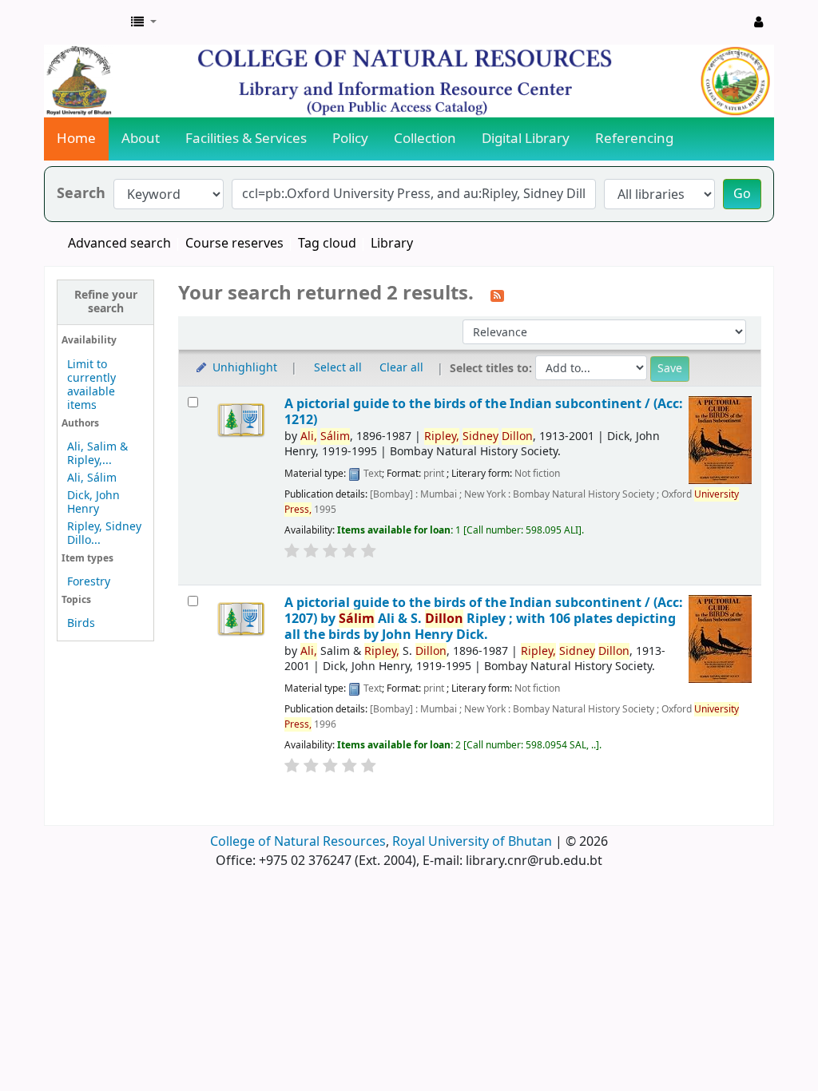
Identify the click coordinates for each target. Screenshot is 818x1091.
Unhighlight (243, 367)
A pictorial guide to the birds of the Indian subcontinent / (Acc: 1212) (483, 412)
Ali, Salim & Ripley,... (97, 453)
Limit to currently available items (91, 385)
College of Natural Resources (298, 841)
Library (392, 243)
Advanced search (119, 243)
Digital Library (526, 139)
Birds (81, 623)
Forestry (88, 581)
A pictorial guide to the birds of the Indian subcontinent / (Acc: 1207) (483, 619)
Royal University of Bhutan (472, 841)
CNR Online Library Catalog (85, 22)
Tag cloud (327, 243)
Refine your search (105, 302)
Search (81, 193)
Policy (350, 139)
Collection (425, 139)
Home (76, 139)
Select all (338, 367)
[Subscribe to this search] (497, 295)
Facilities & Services (246, 139)
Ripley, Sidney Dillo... (104, 533)
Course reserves (234, 243)
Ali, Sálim (92, 478)
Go (742, 194)
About (140, 139)
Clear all (401, 367)
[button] (144, 22)
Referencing (634, 139)
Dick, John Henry (93, 502)
